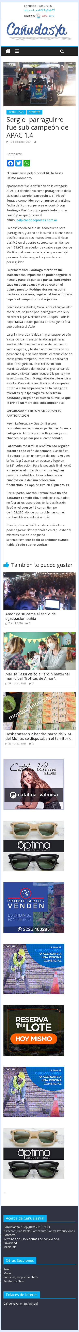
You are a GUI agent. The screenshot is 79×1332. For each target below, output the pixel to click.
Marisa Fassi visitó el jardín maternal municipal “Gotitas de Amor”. (37, 676)
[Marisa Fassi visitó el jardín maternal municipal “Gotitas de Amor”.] (39, 634)
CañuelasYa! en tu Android (20, 1303)
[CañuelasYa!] (39, 24)
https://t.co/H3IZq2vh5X (39, 10)
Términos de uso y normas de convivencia (31, 1239)
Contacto (9, 1235)
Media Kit (9, 1247)
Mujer (7, 1273)
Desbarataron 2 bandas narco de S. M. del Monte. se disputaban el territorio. (38, 736)
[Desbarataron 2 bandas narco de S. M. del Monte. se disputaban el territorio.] (39, 694)
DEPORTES (34, 112)
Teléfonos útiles (14, 1281)
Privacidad (10, 1243)
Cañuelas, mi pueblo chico (20, 1277)
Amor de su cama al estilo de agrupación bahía (30, 616)
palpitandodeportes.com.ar (36, 220)
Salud (7, 1269)
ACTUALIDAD (16, 112)
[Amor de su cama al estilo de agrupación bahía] (39, 574)
